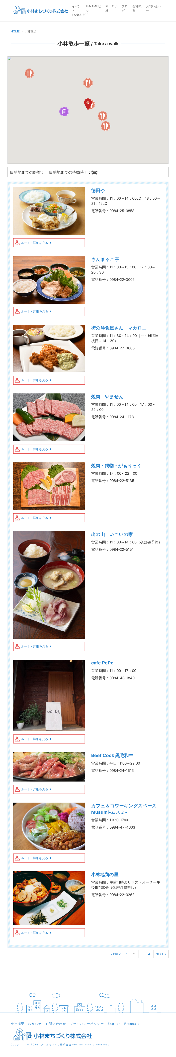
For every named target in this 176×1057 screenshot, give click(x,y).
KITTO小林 (111, 8)
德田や (98, 190)
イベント (76, 8)
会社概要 (136, 8)
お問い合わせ (153, 8)
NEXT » (161, 954)
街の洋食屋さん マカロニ (119, 327)
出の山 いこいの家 (112, 534)
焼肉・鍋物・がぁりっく (116, 465)
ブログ (125, 8)
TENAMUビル (93, 8)
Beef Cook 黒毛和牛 (112, 755)
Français (132, 1023)
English (114, 1023)
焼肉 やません (107, 396)
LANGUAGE (80, 15)
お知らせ (35, 1023)
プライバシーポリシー (87, 1023)
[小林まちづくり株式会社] (40, 10)
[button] (105, 126)
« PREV (116, 954)
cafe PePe (102, 662)
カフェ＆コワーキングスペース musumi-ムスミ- (126, 809)
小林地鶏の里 (104, 874)
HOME (15, 31)
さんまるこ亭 (105, 259)
